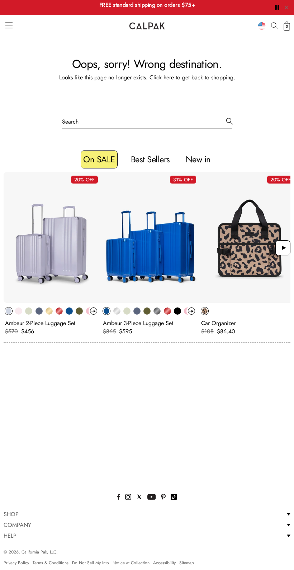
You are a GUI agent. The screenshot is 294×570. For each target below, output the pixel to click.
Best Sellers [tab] (150, 159)
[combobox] (262, 26)
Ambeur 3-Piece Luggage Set (138, 323)
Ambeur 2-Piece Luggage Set (40, 323)
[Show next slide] (282, 247)
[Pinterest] (163, 498)
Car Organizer (218, 323)
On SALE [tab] (99, 159)
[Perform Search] (229, 121)
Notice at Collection (131, 563)
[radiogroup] (48, 311)
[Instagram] (128, 498)
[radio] (9, 311)
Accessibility (164, 563)
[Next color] (94, 311)
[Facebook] (119, 498)
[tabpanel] (147, 255)
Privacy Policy (16, 563)
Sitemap (186, 563)
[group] (52, 253)
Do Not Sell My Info (90, 563)
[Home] (147, 25)
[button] (9, 25)
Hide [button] (286, 7)
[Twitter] (139, 498)
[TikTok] (173, 498)
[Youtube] (151, 498)
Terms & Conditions (50, 563)
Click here (162, 77)
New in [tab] (198, 159)
